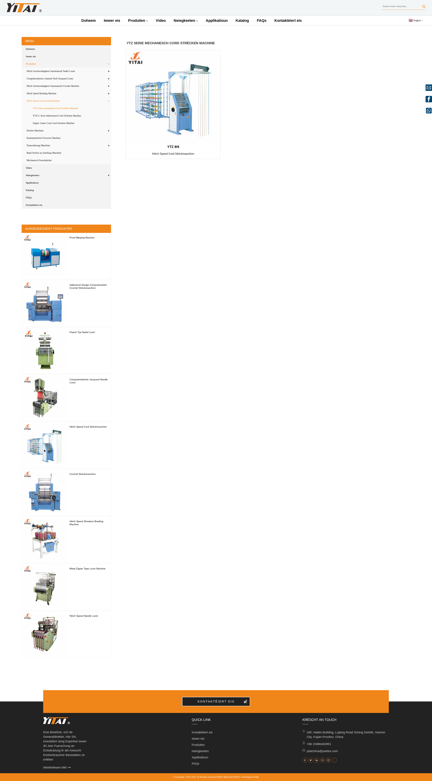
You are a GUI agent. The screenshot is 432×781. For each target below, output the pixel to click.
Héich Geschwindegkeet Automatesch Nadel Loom (51, 71)
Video (161, 20)
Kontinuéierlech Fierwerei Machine (43, 138)
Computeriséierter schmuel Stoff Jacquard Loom (50, 78)
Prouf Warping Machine (82, 237)
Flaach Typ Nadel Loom (82, 332)
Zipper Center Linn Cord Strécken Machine (53, 123)
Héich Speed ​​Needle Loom (84, 615)
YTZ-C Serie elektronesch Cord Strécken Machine (57, 115)
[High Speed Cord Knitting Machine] (173, 97)
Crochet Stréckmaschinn (83, 474)
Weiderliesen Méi (54, 767)
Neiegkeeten (184, 20)
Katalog (242, 20)
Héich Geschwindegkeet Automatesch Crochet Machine (53, 86)
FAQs (261, 20)
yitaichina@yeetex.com (322, 751)
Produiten (136, 20)
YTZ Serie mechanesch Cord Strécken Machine (55, 108)
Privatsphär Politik (250, 777)
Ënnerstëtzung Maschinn (38, 145)
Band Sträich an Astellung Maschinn (44, 153)
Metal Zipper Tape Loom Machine (87, 568)
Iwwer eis (112, 20)
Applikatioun (217, 20)
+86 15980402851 (319, 744)
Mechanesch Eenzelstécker (39, 160)
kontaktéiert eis (216, 701)
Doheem (88, 20)
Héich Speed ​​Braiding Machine (41, 93)
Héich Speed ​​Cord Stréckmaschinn (43, 101)
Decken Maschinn (35, 130)
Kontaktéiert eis (288, 20)
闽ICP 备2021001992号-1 (230, 777)
